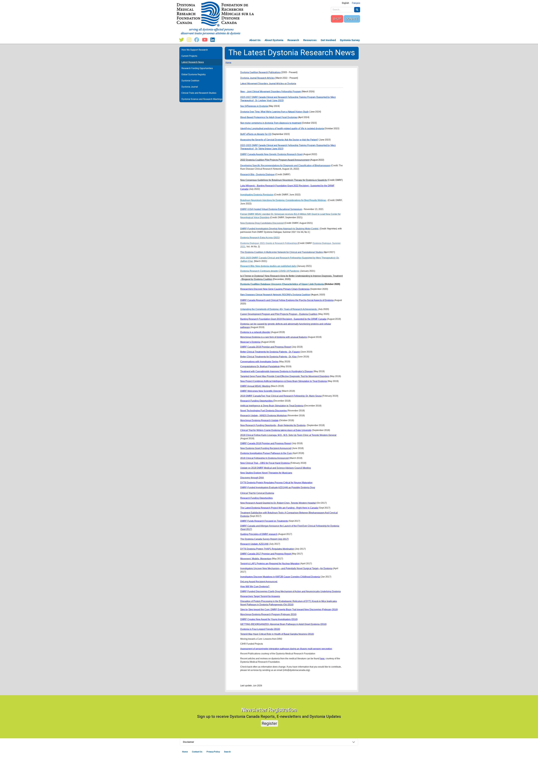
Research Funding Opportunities (197, 68)
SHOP (337, 19)
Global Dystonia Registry (193, 74)
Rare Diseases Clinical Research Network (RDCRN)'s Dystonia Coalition (275, 294)
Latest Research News (192, 62)
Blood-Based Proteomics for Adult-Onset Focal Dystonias (268, 117)
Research (293, 40)
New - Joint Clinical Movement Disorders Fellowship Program (270, 91)
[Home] (216, 18)
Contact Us (197, 752)
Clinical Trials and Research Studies (198, 93)
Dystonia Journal (189, 86)
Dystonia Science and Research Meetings (201, 99)
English (345, 3)
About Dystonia (274, 40)
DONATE (352, 19)
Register (269, 723)
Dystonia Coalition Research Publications (260, 72)
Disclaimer (188, 742)
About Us (254, 40)
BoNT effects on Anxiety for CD (255, 134)
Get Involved (328, 40)
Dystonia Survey (350, 40)
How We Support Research (194, 49)
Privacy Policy (213, 752)
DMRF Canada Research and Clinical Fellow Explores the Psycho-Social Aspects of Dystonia (287, 300)
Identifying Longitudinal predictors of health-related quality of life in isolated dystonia (282, 128)
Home (228, 62)
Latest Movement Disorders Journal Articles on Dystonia (268, 83)
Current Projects (189, 56)
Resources (309, 40)
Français (356, 3)
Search (227, 752)
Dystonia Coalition (190, 80)
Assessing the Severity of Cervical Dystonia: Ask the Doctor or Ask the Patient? (279, 139)
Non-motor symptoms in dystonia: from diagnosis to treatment (270, 123)
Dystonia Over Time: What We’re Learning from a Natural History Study (274, 111)
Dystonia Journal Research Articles (257, 78)
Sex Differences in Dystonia (254, 106)
